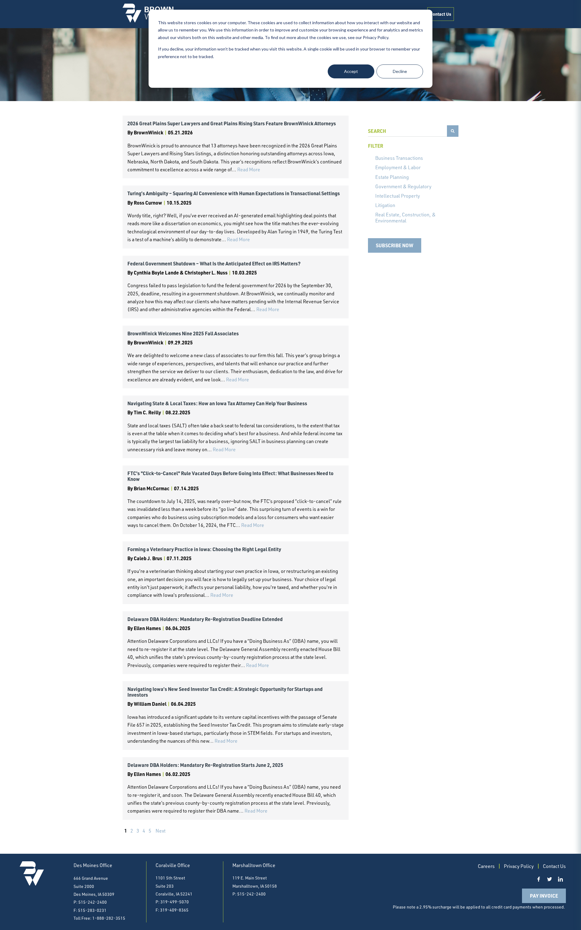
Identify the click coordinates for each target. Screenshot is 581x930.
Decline (400, 71)
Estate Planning (392, 177)
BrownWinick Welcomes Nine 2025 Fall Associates (183, 333)
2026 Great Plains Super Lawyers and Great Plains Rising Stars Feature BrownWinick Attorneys (231, 123)
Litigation (385, 205)
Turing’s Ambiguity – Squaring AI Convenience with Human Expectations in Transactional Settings (233, 193)
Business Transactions (399, 158)
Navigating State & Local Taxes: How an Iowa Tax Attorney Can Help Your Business (217, 403)
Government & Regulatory (403, 186)
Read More (248, 169)
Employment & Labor (398, 168)
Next (161, 831)
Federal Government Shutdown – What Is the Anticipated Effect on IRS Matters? (213, 263)
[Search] (452, 131)
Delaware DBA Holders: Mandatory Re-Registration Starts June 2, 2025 (205, 765)
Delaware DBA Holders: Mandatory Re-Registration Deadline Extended (205, 619)
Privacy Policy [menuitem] (519, 866)
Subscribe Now (394, 245)
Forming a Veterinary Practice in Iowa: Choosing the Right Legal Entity (204, 549)
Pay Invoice (544, 895)
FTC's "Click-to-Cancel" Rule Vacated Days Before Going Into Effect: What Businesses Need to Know (230, 476)
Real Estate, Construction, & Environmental (405, 217)
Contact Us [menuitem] (440, 14)
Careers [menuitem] (486, 866)
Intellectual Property (397, 196)
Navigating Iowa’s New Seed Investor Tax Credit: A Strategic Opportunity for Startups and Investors (225, 692)
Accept (351, 71)
